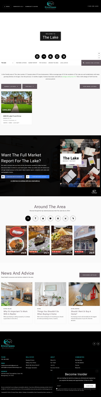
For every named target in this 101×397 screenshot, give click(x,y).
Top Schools (43, 62)
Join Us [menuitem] (52, 365)
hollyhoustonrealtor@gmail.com (9, 365)
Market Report (32, 62)
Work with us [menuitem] (18, 6)
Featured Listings (21, 62)
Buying (5, 308)
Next (95, 240)
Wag (73, 218)
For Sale (29, 86)
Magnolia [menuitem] (77, 367)
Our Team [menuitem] (53, 362)
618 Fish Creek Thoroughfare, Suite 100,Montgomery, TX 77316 (12, 374)
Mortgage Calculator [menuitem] (31, 367)
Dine (28, 218)
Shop (43, 218)
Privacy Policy (14, 392)
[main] (50, 172)
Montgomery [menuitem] (78, 360)
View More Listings (90, 86)
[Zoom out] (99, 55)
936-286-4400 (93, 6)
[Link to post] (16, 294)
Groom (65, 218)
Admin (20, 392)
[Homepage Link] (50, 5)
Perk (50, 218)
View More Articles (90, 275)
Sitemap (24, 392)
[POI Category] (37, 56)
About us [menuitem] (53, 360)
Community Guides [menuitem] (31, 6)
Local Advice (64, 62)
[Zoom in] (99, 53)
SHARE (24, 227)
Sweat (58, 218)
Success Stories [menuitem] (54, 367)
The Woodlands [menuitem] (79, 362)
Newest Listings (10, 86)
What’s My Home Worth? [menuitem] (32, 365)
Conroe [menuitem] (77, 365)
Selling (10, 308)
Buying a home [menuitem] (30, 360)
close (97, 371)
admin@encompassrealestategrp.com (11, 367)
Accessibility (30, 392)
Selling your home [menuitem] (31, 362)
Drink (35, 218)
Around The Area (53, 62)
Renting (77, 308)
